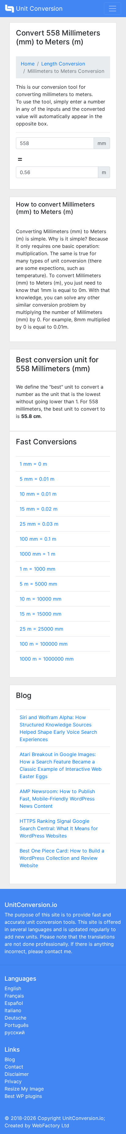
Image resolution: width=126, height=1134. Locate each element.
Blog (10, 1059)
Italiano (13, 1010)
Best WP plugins (23, 1096)
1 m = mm (37, 569)
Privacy (13, 1081)
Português (16, 1025)
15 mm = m (38, 509)
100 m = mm (44, 644)
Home (28, 64)
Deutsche (15, 1018)
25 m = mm (41, 629)
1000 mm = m (37, 554)
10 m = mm (40, 599)
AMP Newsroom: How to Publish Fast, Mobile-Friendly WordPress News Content (57, 798)
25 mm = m (39, 524)
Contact (14, 1067)
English (13, 988)
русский (15, 1032)
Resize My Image (24, 1089)
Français (14, 996)
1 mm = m (33, 464)
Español (14, 1003)
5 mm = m (37, 479)
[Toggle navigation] (112, 8)
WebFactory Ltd (50, 1125)
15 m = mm (40, 614)
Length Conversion (63, 64)
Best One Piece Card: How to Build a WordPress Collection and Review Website (62, 858)
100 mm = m (38, 539)
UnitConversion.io (83, 1118)
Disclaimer (17, 1074)
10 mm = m (38, 494)
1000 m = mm (47, 659)
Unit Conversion (38, 8)
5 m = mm (38, 584)
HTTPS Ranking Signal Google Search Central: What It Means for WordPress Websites (59, 828)
